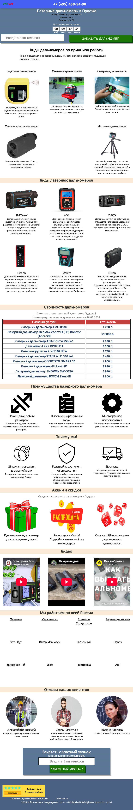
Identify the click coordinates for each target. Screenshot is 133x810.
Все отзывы (13, 793)
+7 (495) (69, 4)
